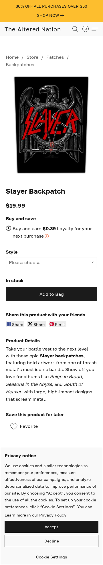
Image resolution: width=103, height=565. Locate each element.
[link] (51, 15)
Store (32, 57)
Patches (55, 57)
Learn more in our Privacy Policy (35, 515)
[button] (33, 29)
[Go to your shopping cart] (87, 29)
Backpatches (20, 64)
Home (12, 57)
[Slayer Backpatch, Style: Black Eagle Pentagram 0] (51, 126)
